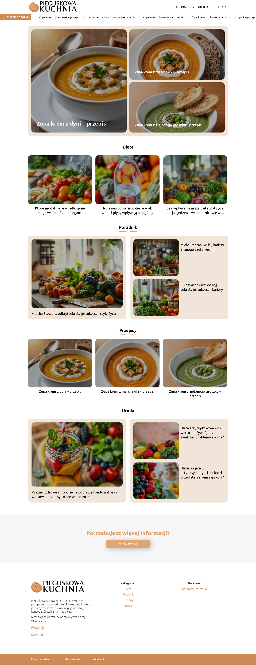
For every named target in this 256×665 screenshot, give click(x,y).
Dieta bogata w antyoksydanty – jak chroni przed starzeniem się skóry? (202, 472)
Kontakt (37, 635)
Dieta (173, 7)
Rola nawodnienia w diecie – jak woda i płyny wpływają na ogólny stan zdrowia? (127, 210)
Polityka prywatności (40, 659)
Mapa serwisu (72, 659)
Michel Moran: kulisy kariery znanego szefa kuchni (202, 247)
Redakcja (38, 627)
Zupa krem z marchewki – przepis (162, 72)
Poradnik (219, 7)
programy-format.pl (195, 588)
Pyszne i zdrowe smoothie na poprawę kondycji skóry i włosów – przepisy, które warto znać (74, 494)
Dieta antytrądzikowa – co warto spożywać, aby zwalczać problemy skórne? (202, 432)
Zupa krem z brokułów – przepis (139, 17)
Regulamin (98, 659)
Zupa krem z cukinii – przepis (185, 17)
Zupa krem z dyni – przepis (71, 123)
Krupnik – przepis (221, 17)
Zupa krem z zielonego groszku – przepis (168, 125)
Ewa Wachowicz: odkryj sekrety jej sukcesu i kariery (202, 287)
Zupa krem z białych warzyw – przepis (87, 17)
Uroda (203, 7)
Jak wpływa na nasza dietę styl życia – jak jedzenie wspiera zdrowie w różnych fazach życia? (195, 210)
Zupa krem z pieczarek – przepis (35, 17)
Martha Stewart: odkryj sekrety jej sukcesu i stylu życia (74, 314)
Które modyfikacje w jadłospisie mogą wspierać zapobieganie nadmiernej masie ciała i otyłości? (60, 210)
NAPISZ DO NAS (128, 543)
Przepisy (188, 7)
